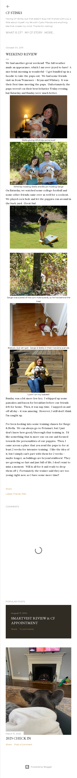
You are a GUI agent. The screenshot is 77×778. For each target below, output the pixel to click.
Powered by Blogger (41, 766)
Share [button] (9, 488)
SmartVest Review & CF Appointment (33, 620)
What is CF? (14, 32)
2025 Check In (18, 738)
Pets (24, 493)
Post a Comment (23, 744)
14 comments (27, 629)
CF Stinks (14, 13)
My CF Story (33, 32)
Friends (17, 493)
